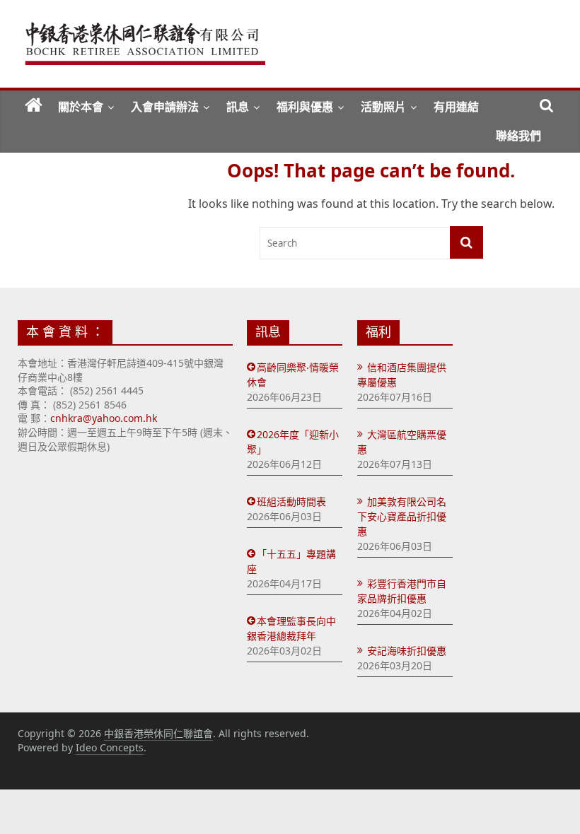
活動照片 (383, 106)
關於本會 (80, 106)
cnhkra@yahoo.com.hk (103, 418)
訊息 (237, 106)
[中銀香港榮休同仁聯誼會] (34, 106)
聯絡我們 (518, 135)
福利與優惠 (305, 106)
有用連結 (456, 106)
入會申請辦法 (165, 106)
